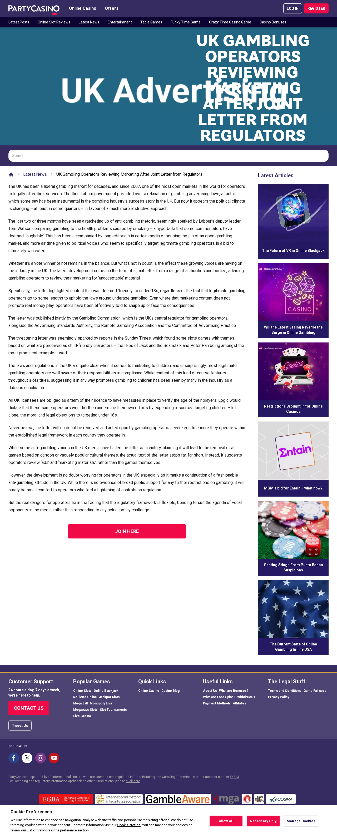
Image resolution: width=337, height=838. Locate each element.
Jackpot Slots (109, 697)
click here (133, 781)
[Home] (11, 174)
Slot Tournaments (113, 710)
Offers (111, 8)
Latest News (89, 22)
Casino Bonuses (273, 22)
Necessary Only (263, 821)
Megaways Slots (85, 710)
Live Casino (82, 716)
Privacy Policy (278, 697)
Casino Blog (170, 691)
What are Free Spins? (219, 697)
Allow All (226, 821)
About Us (210, 691)
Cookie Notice (129, 825)
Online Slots (82, 691)
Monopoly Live (101, 703)
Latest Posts (18, 22)
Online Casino (82, 8)
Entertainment (120, 22)
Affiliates (239, 703)
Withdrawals (246, 697)
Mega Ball (80, 703)
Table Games (151, 22)
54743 (234, 777)
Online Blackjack (106, 691)
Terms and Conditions (284, 691)
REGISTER (316, 8)
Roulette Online (85, 697)
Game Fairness (315, 691)
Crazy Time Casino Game (230, 22)
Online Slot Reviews (54, 22)
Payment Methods (217, 703)
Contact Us (29, 708)
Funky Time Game (186, 22)
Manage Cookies (301, 821)
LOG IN (293, 8)
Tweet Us (20, 725)
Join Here (127, 531)
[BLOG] (34, 8)
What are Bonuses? (233, 691)
